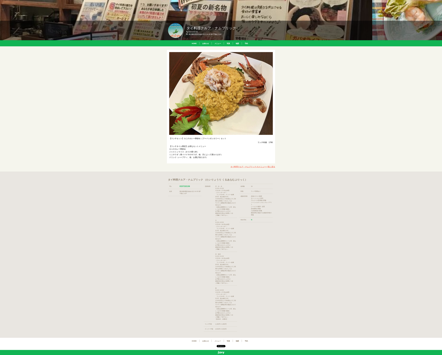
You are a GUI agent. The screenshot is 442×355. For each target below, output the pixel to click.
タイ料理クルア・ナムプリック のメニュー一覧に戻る (252, 167)
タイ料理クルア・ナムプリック (211, 28)
